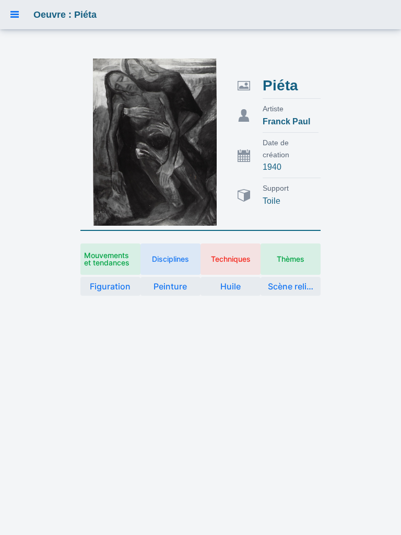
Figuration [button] (110, 286)
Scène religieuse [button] (294, 286)
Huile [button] (230, 286)
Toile (271, 200)
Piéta (280, 85)
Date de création (276, 148)
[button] (14, 14)
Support (276, 188)
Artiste (273, 108)
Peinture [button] (170, 286)
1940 (272, 166)
